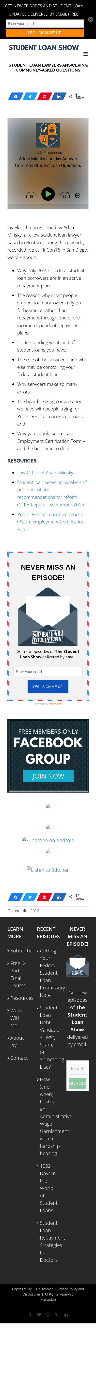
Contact (18, 1058)
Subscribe (18, 950)
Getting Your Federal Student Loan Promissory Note (48, 972)
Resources (18, 998)
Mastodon (48, 1299)
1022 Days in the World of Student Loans (48, 1188)
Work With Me (16, 1018)
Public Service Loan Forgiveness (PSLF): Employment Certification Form (50, 522)
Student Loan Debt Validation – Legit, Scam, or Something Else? (48, 1037)
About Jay (17, 1042)
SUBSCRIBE (77, 1083)
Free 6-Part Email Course (18, 974)
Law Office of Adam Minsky (45, 472)
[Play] (49, 194)
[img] (31, 195)
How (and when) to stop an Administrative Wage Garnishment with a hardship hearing (48, 1116)
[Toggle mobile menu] (86, 53)
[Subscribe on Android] (48, 840)
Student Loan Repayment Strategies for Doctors (48, 1241)
